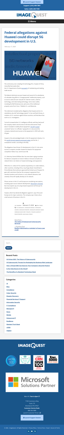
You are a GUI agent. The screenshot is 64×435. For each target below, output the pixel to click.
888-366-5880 (32, 410)
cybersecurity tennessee (35, 209)
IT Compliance (11, 305)
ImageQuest (18, 205)
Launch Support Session (32, 2)
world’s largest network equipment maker (19, 140)
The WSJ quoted (34, 127)
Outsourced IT (11, 318)
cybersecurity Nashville (24, 209)
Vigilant (41, 205)
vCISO (8, 327)
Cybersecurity (21, 207)
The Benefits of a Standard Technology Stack (21, 272)
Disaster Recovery (12, 296)
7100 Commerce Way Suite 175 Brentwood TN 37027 (32, 403)
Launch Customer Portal (31, 413)
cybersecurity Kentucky (30, 207)
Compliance (10, 290)
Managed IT (10, 308)
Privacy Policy (32, 428)
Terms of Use (41, 428)
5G (17, 207)
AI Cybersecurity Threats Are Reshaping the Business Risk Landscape (29, 262)
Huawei (42, 209)
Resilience (9, 321)
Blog (38, 205)
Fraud (47, 428)
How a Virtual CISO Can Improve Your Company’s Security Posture (28, 265)
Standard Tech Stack (13, 324)
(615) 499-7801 (35, 6)
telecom (30, 214)
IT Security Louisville (35, 211)
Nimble (8, 315)
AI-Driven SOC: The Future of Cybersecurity (20, 259)
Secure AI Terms (55, 428)
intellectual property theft (20, 211)
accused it (25, 88)
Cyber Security (11, 293)
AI (7, 283)
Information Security (13, 302)
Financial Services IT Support (15, 299)
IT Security (28, 211)
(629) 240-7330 (34, 9)
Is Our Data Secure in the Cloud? (17, 269)
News (8, 312)
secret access (26, 214)
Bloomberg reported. (37, 183)
